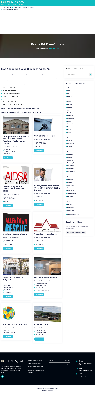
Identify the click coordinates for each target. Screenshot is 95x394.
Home (37, 48)
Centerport (70, 115)
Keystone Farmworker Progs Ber (13, 278)
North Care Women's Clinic (47, 277)
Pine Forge (70, 179)
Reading (69, 182)
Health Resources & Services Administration (35, 367)
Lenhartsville (70, 143)
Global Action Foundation (15, 324)
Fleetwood (70, 124)
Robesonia (70, 188)
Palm (68, 177)
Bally (68, 90)
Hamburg (69, 129)
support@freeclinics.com (12, 9)
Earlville (69, 121)
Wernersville (70, 207)
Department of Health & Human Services (36, 371)
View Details (7, 158)
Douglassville (70, 118)
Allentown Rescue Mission (15, 234)
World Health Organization (34, 363)
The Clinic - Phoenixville (45, 234)
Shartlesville (70, 190)
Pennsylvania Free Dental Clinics (76, 232)
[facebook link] (2, 376)
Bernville (69, 99)
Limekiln (69, 146)
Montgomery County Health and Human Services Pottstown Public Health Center (16, 140)
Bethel (69, 101)
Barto (68, 93)
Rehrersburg (70, 185)
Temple (69, 199)
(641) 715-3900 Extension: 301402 (26, 7)
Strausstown (70, 196)
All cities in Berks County (73, 214)
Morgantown (70, 165)
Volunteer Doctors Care (45, 136)
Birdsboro (70, 104)
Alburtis (69, 88)
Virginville (70, 204)
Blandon (69, 107)
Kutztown (69, 138)
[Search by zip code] (90, 74)
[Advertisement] (47, 22)
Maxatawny (70, 151)
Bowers (69, 110)
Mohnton (69, 157)
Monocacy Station (72, 163)
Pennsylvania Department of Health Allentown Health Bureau (47, 188)
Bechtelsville (70, 96)
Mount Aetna (70, 168)
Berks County (79, 83)
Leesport (69, 140)
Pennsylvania (44, 48)
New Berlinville (71, 171)
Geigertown (70, 126)
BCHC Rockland (41, 324)
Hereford (69, 132)
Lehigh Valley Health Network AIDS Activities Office (13, 188)
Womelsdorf (70, 210)
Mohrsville (70, 160)
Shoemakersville (71, 193)
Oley (68, 174)
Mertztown (70, 154)
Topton (69, 201)
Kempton (69, 135)
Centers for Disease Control (35, 360)
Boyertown (70, 113)
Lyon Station (70, 149)
